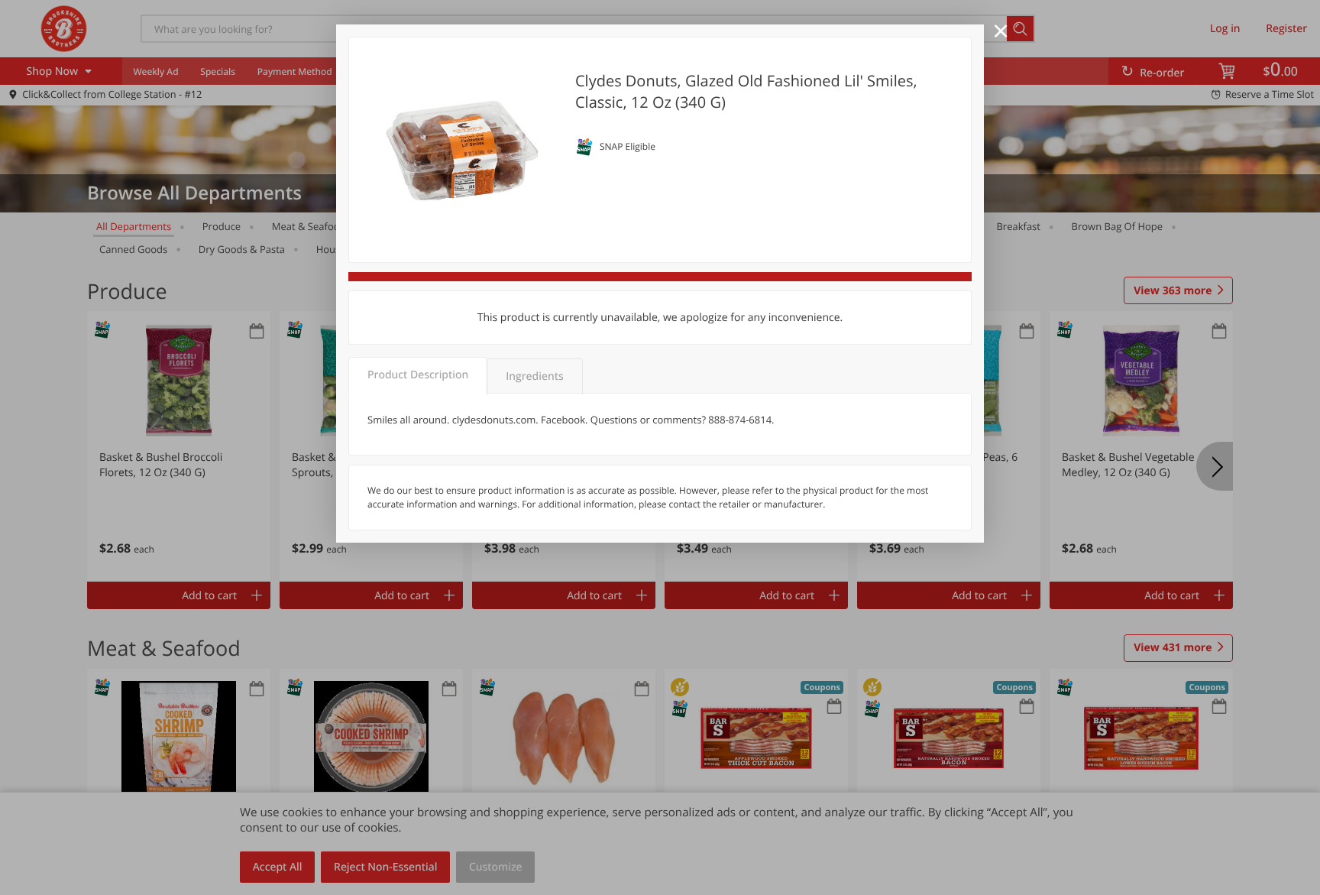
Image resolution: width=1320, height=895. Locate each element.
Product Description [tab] (417, 375)
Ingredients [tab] (534, 376)
